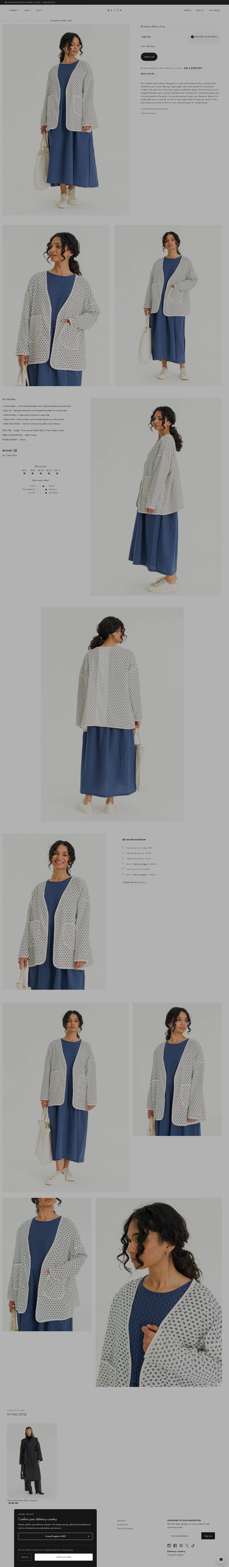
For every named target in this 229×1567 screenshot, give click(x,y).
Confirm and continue (63, 1557)
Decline (24, 1556)
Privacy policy (67, 1549)
